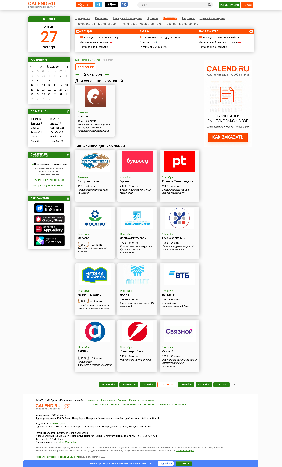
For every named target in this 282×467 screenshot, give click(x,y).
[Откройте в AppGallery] (49, 229)
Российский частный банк (135, 359)
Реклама (122, 400)
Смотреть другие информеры (48, 185)
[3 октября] (107, 74)
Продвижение (108, 400)
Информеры (148, 400)
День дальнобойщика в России (218, 42)
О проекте (93, 400)
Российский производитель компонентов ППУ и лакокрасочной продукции (94, 127)
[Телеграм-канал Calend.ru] (98, 4)
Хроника (152, 18)
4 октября (203, 384)
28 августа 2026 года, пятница (161, 37)
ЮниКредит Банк (131, 351)
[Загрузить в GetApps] (49, 241)
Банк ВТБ (168, 294)
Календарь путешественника (142, 23)
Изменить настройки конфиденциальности (57, 457)
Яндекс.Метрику (144, 463)
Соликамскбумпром (133, 238)
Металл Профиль (89, 294)
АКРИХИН (84, 351)
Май (33, 136)
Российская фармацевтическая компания (95, 363)
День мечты (147, 42)
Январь (35, 119)
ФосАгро (83, 238)
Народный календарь (127, 18)
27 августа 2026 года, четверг (102, 37)
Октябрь (55, 132)
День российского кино (94, 42)
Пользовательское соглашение (138, 404)
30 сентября (129, 384)
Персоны (188, 18)
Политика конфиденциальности (173, 404)
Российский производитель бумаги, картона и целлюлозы (136, 249)
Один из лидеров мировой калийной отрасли (177, 248)
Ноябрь (54, 136)
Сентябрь (55, 127)
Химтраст (84, 116)
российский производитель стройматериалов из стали (94, 307)
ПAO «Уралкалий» (174, 238)
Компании (170, 18)
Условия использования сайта (103, 404)
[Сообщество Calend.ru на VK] (124, 4)
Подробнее (166, 463)
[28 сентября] (95, 384)
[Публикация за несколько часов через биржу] (228, 146)
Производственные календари (96, 23)
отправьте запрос (185, 450)
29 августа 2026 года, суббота (221, 37)
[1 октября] (77, 74)
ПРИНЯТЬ (183, 463)
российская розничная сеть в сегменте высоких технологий (179, 362)
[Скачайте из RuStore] (49, 209)
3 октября (186, 384)
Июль (53, 119)
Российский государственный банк (175, 305)
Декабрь (55, 141)
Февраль (35, 123)
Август (54, 123)
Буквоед (125, 181)
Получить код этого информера (48, 180)
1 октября (147, 384)
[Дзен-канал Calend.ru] (111, 4)
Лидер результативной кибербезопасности (175, 191)
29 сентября (108, 384)
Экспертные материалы (182, 23)
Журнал (84, 4)
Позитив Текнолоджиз (177, 181)
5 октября (221, 384)
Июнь (34, 141)
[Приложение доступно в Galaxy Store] (49, 219)
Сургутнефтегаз (88, 181)
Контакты (134, 400)
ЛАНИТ (124, 294)
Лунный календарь (212, 18)
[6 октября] (234, 384)
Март (33, 127)
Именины (101, 18)
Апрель (35, 132)
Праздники (82, 18)
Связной (168, 351)
